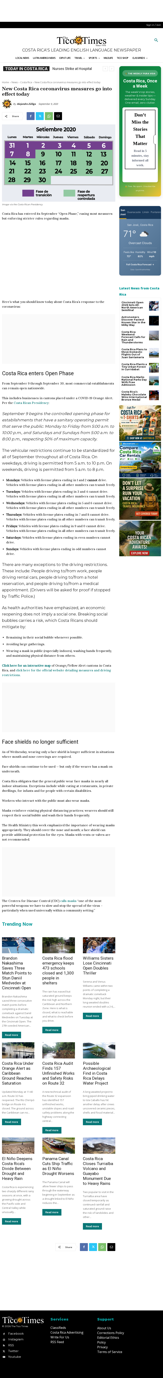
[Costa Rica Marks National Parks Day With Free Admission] (154, 381)
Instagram (15, 1339)
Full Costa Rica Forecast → (140, 264)
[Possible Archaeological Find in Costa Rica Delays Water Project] (99, 1050)
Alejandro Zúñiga (26, 104)
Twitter (13, 1351)
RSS (11, 1345)
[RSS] (4, 1345)
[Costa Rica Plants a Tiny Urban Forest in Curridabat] (154, 368)
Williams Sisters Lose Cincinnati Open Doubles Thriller (98, 965)
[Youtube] (4, 1357)
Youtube (14, 1357)
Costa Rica (26, 82)
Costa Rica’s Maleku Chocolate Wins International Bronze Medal (134, 395)
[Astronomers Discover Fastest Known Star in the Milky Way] (154, 320)
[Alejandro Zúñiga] (7, 104)
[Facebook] (31, 116)
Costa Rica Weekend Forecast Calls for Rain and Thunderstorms (133, 337)
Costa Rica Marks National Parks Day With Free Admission (134, 381)
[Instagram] (4, 1339)
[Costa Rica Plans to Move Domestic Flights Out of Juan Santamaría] (154, 353)
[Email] (58, 116)
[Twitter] (40, 116)
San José (123, 212)
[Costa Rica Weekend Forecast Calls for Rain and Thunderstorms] (154, 335)
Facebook (16, 1333)
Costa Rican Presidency (31, 403)
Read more (11, 1035)
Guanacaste (134, 212)
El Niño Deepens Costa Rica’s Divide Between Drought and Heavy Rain (17, 1168)
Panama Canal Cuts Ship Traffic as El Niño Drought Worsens (58, 1166)
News (15, 82)
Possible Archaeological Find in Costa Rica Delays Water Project (97, 1073)
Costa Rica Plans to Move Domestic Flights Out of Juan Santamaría (134, 353)
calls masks (68, 901)
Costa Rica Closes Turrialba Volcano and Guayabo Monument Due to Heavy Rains (98, 1171)
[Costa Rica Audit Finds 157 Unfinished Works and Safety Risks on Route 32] (58, 1050)
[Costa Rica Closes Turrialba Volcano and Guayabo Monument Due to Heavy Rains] (99, 1146)
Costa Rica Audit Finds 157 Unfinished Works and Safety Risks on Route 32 (58, 1073)
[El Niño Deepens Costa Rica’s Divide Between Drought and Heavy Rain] (18, 1146)
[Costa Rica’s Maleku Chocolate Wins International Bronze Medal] (154, 395)
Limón (145, 212)
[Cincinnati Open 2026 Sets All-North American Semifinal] (154, 306)
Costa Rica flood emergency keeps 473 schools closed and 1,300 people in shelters (58, 970)
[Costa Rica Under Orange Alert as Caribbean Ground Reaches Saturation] (18, 1050)
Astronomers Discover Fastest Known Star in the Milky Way (133, 321)
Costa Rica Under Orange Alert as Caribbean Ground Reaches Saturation (18, 1073)
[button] (156, 40)
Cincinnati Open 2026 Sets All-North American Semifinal (132, 306)
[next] (111, 68)
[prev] (105, 68)
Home (5, 82)
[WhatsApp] (49, 116)
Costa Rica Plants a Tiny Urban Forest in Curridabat (134, 367)
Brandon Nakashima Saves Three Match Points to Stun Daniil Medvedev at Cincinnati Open (17, 973)
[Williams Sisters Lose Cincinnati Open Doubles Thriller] (99, 945)
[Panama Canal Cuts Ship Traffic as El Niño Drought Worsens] (58, 1146)
